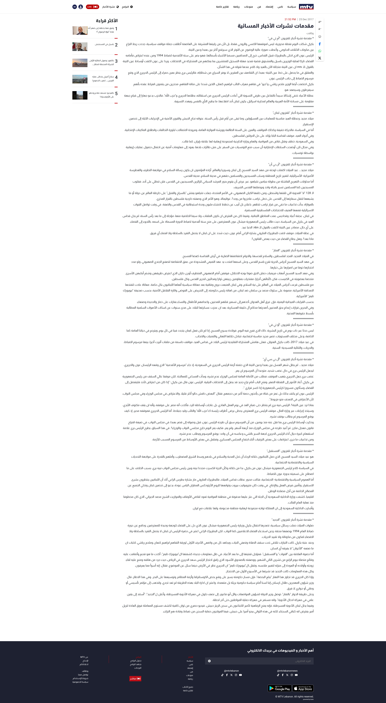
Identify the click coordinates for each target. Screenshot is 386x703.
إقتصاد (269, 6)
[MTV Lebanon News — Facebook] (282, 675)
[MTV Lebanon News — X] (287, 675)
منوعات (248, 6)
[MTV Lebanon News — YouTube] (296, 675)
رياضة (236, 6)
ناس (280, 6)
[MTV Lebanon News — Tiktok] (278, 675)
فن (259, 6)
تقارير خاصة (222, 6)
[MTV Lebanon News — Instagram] (292, 675)
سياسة (291, 6)
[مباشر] (135, 672)
